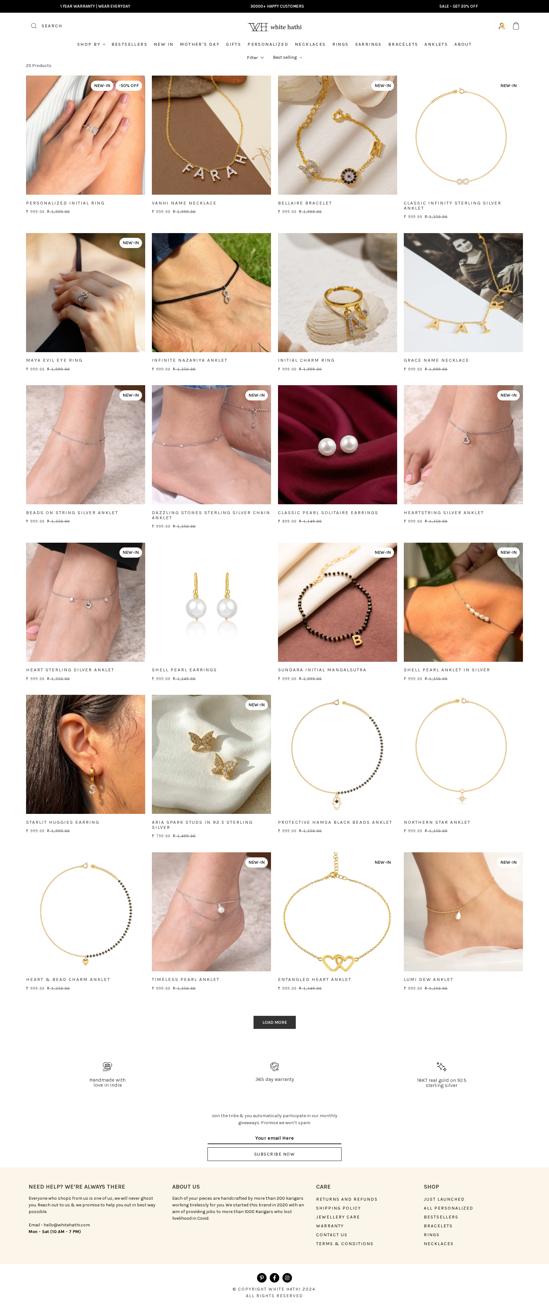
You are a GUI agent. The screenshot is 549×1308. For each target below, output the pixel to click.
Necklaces (310, 44)
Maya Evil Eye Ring (54, 360)
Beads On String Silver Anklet (72, 512)
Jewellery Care (338, 1217)
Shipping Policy (338, 1208)
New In (163, 44)
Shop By (89, 44)
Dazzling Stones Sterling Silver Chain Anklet (211, 515)
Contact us (332, 1235)
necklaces (439, 1243)
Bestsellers (129, 44)
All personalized (448, 1208)
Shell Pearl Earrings (184, 669)
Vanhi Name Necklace (184, 202)
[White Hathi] (274, 26)
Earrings (368, 44)
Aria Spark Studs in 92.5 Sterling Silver (202, 825)
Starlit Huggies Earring (62, 822)
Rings (340, 44)
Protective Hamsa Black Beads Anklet (335, 822)
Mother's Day (200, 44)
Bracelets (403, 44)
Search (44, 27)
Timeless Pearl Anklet (186, 979)
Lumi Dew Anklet (428, 979)
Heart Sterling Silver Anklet (70, 669)
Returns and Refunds (347, 1199)
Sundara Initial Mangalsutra (322, 669)
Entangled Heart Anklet (314, 979)
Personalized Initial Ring (65, 202)
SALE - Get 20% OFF (458, 6)
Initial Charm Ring (306, 360)
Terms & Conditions (345, 1243)
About (463, 44)
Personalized (267, 44)
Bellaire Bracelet (305, 202)
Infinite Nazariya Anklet (189, 360)
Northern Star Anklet (437, 822)
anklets (436, 44)
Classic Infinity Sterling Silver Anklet (452, 205)
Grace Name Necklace (436, 360)
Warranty (330, 1226)
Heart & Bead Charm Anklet (68, 979)
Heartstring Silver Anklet (444, 512)
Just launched (444, 1199)
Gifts (233, 44)
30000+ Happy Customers (277, 6)
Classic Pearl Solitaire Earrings (328, 512)
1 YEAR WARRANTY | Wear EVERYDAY (95, 6)
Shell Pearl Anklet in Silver (447, 669)
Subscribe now (274, 1154)
